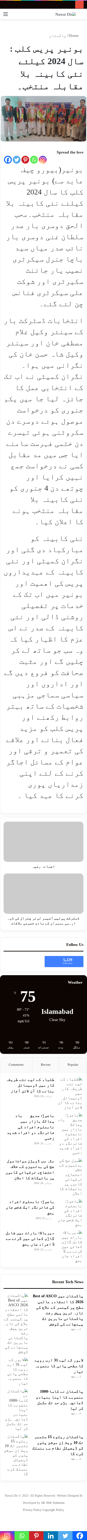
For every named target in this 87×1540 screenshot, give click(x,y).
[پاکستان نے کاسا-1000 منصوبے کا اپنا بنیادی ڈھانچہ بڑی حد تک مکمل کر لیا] (16, 1410)
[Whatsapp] (34, 160)
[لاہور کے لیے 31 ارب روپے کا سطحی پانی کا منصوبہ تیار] (16, 1371)
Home (74, 35)
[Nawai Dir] (65, 14)
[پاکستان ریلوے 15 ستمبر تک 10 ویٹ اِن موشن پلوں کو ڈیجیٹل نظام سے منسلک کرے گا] (16, 1455)
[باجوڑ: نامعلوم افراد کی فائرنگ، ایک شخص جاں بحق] (70, 1213)
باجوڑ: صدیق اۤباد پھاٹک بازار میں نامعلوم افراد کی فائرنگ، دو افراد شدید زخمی (30, 1126)
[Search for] (81, 16)
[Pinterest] (25, 160)
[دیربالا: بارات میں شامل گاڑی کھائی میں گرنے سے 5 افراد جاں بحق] (70, 1246)
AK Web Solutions (52, 1502)
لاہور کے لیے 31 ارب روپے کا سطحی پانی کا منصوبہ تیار (59, 1365)
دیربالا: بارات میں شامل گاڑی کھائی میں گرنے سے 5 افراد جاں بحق (30, 1238)
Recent (45, 1064)
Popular (73, 1064)
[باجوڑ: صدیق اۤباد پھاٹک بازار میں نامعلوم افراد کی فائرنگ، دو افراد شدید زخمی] (70, 1134)
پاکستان (57, 35)
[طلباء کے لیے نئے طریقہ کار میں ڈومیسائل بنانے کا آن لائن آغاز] (70, 1093)
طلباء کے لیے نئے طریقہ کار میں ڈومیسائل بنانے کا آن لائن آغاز (30, 1085)
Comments (16, 1064)
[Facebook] (8, 160)
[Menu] (5, 16)
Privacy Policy (32, 1510)
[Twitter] (17, 160)
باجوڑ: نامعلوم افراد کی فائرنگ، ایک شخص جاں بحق (30, 1207)
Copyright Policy (53, 1510)
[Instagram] (43, 160)
